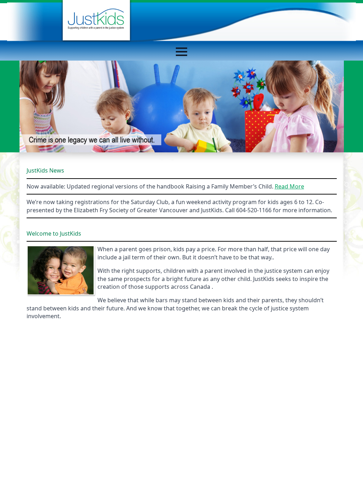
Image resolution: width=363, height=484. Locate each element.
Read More (289, 186)
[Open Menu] (181, 51)
